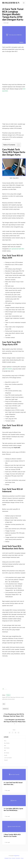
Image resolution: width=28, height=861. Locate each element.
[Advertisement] (14, 69)
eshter (6, 695)
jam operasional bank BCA (16, 248)
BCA (4, 704)
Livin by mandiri (8, 757)
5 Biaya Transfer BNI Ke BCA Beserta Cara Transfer (12, 835)
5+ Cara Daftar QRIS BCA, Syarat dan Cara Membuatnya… (13, 809)
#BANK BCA (5, 708)
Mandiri (6, 760)
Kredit (5, 755)
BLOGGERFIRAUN (10, 2)
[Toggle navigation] (24, 2)
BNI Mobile (6, 748)
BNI (5, 745)
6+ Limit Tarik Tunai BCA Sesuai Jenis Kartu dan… (13, 783)
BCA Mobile (8, 369)
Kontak (13, 858)
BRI (5, 750)
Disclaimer (18, 858)
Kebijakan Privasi (8, 858)
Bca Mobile (6, 743)
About (22, 858)
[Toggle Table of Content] (17, 145)
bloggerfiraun (16, 855)
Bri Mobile (6, 753)
